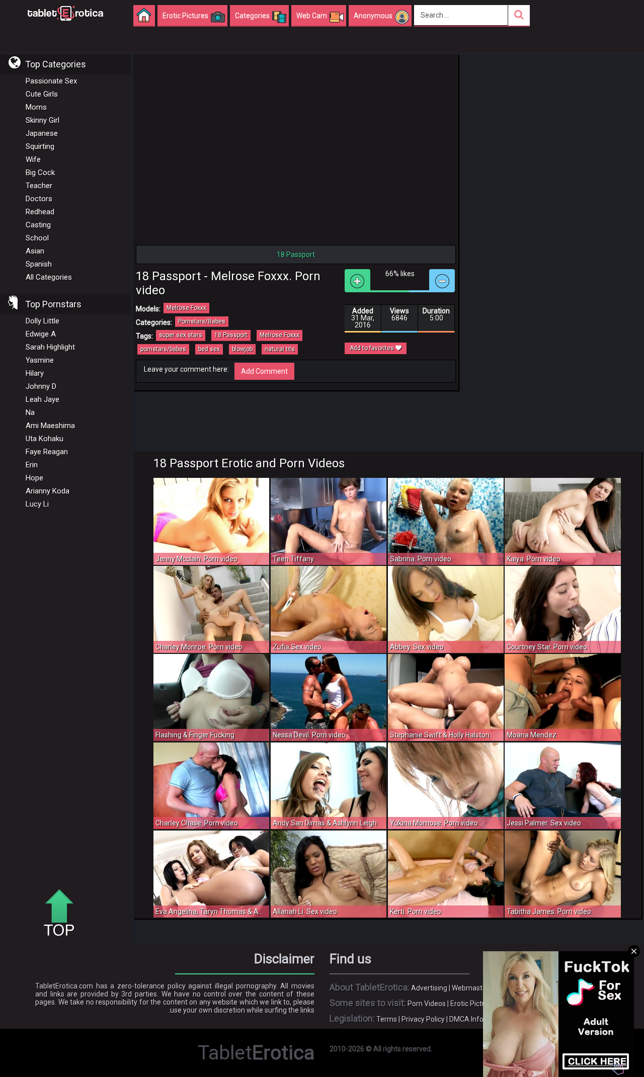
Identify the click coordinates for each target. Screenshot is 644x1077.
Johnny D (41, 386)
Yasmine (40, 360)
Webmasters (472, 988)
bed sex (209, 349)
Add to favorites (372, 348)
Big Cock (40, 172)
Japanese (42, 133)
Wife (33, 159)
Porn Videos (427, 1004)
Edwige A (41, 334)
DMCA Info (466, 1019)
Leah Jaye (42, 399)
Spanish (39, 264)
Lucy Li (37, 504)
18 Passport (231, 335)
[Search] (519, 15)
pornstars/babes (163, 349)
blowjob (242, 349)
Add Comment (264, 371)
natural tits (280, 349)
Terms (386, 1019)
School (37, 237)
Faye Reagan (47, 451)
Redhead (40, 211)
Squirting (40, 146)
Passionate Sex (51, 81)
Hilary (35, 373)
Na (30, 412)
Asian (35, 251)
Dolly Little (42, 320)
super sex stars (180, 335)
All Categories (49, 277)
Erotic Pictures (473, 1004)
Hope (34, 477)
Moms (36, 107)
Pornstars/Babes (201, 321)
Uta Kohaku (44, 438)
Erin (32, 464)
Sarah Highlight (50, 347)
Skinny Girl (42, 120)
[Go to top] (63, 913)
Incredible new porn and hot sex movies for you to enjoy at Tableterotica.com (65, 12)
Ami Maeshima (50, 425)
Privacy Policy (423, 1019)
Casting (38, 224)
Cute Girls (42, 94)
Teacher (39, 185)
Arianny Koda (47, 490)
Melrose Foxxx (186, 307)
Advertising (429, 988)
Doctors (39, 198)
